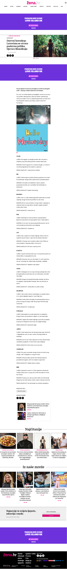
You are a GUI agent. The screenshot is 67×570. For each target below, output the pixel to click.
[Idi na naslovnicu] (33, 4)
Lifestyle (48, 6)
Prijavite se (51, 515)
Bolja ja (56, 6)
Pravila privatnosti (28, 566)
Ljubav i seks (33, 6)
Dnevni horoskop (14, 36)
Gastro (25, 6)
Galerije (18, 6)
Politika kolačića (37, 566)
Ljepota (41, 6)
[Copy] (8, 56)
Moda (5, 6)
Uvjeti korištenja (45, 566)
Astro (11, 6)
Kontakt (23, 565)
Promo (28, 556)
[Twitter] (13, 56)
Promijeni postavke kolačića (56, 566)
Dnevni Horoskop (21, 391)
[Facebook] (10, 56)
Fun (62, 6)
